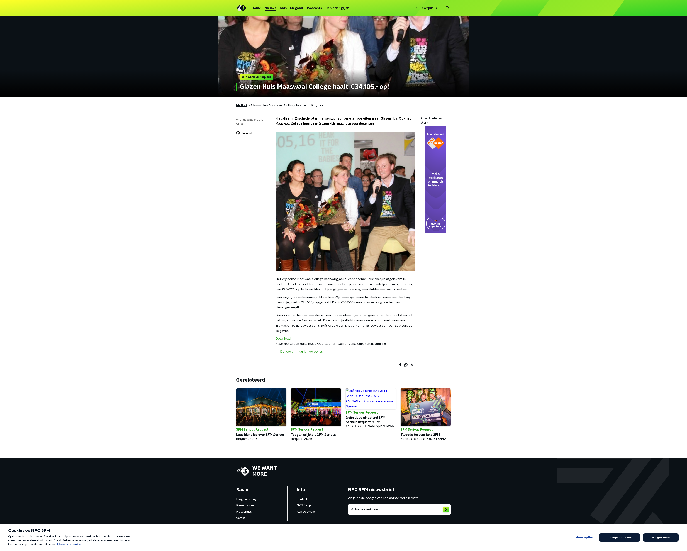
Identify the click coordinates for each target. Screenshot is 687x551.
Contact (302, 499)
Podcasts (314, 8)
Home (256, 8)
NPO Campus (424, 8)
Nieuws (270, 8)
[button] (447, 8)
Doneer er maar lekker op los (301, 351)
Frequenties (244, 511)
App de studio (306, 511)
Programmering (246, 499)
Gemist (240, 517)
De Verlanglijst (337, 8)
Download (283, 338)
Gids (283, 8)
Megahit (296, 8)
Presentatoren (245, 505)
